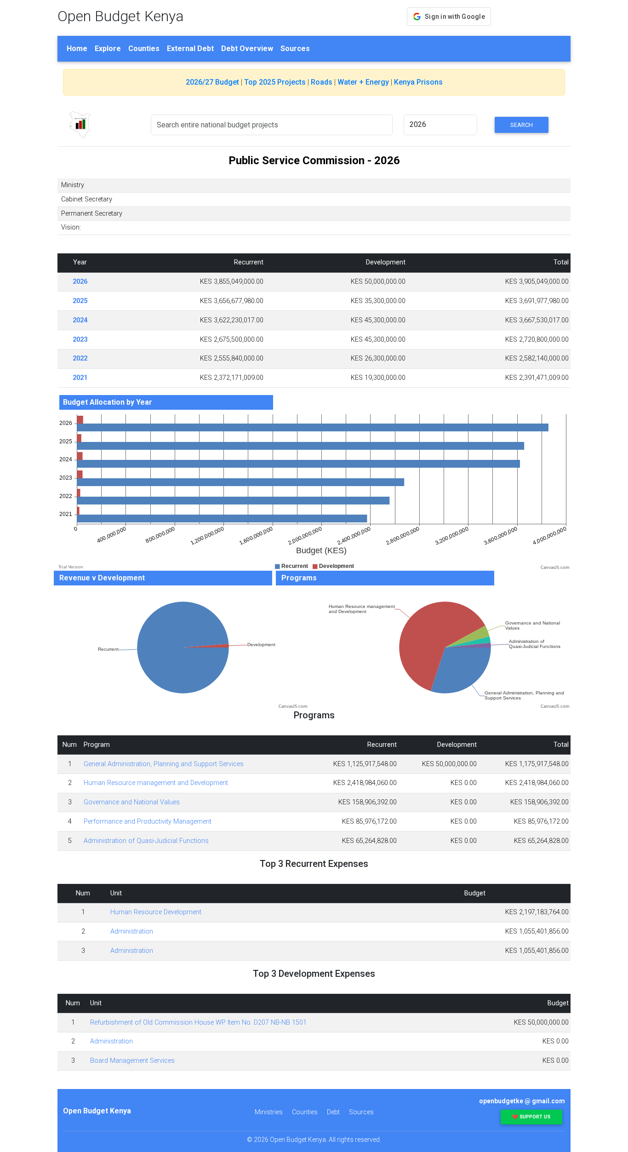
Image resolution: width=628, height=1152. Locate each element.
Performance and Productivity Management (147, 821)
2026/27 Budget (212, 82)
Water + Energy (363, 82)
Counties (144, 48)
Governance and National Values (132, 802)
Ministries (269, 1112)
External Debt (190, 48)
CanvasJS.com (555, 567)
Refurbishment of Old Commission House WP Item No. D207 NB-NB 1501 (198, 1022)
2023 (80, 340)
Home (77, 48)
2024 (80, 320)
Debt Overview (247, 48)
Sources (295, 48)
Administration (131, 931)
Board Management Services (132, 1061)
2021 (80, 378)
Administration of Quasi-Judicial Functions (146, 841)
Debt (333, 1112)
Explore (108, 48)
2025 (80, 301)
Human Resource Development (155, 912)
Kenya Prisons (418, 82)
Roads (321, 82)
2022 (80, 358)
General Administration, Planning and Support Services (164, 764)
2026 (80, 282)
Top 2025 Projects (275, 82)
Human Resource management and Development (156, 783)
